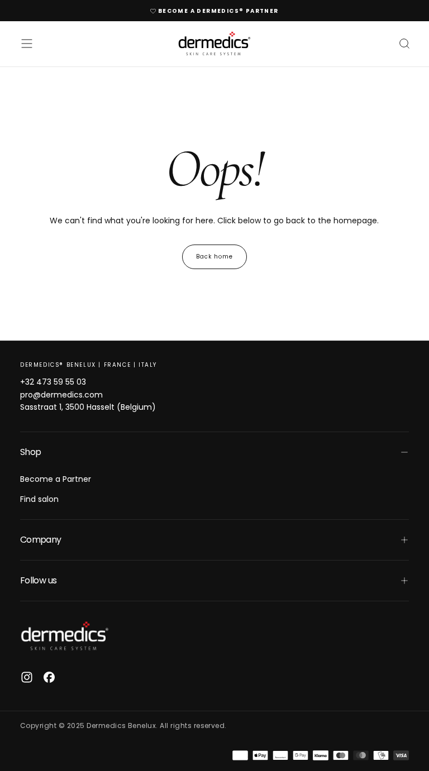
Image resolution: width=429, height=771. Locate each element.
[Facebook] (49, 677)
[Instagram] (27, 677)
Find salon (39, 499)
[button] (27, 43)
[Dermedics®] (64, 636)
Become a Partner (55, 479)
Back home (214, 256)
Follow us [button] (38, 580)
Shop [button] (30, 452)
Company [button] (40, 539)
